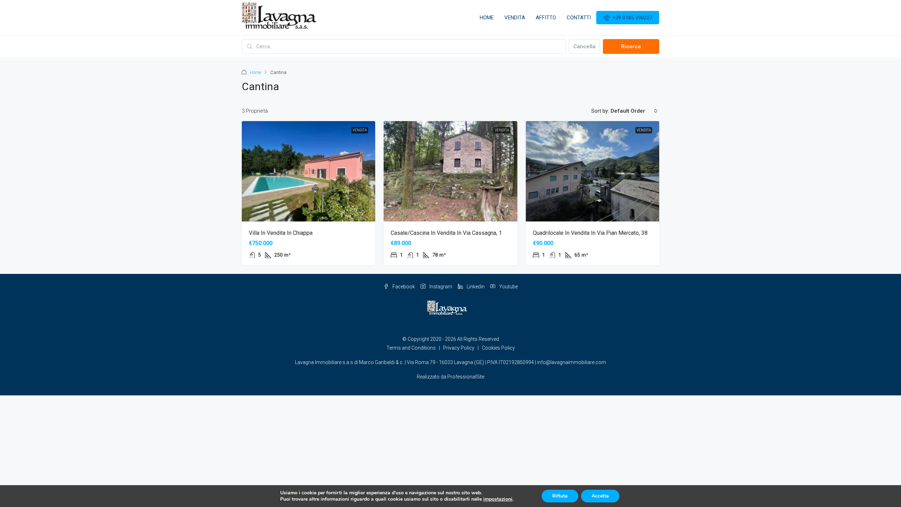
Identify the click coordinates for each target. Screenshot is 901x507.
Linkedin (475, 286)
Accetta (600, 496)
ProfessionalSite (465, 377)
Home (487, 17)
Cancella (584, 46)
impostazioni (497, 499)
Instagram (440, 286)
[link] (309, 171)
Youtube (508, 286)
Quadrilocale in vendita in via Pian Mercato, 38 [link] (590, 233)
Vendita (514, 17)
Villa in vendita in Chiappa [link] (281, 233)
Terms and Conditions (411, 348)
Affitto (546, 17)
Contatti (579, 17)
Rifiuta (560, 496)
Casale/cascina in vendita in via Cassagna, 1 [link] (446, 233)
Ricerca (631, 46)
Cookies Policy (498, 348)
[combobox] (634, 111)
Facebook (403, 286)
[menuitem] (627, 17)
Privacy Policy (458, 348)
